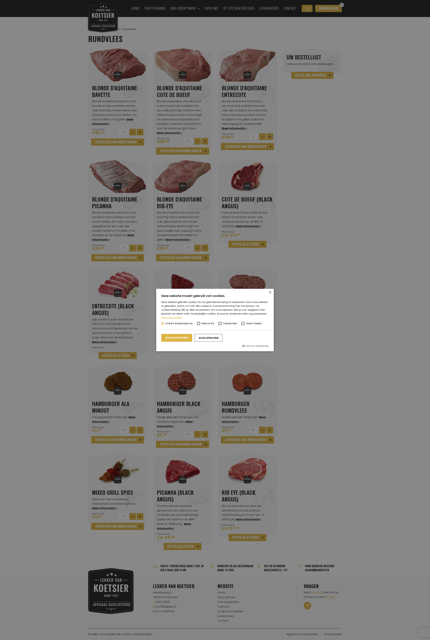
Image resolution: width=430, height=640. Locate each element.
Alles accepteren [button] (176, 337)
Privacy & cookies (171, 317)
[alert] (215, 320)
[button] (215, 345)
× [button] (270, 292)
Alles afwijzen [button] (209, 337)
